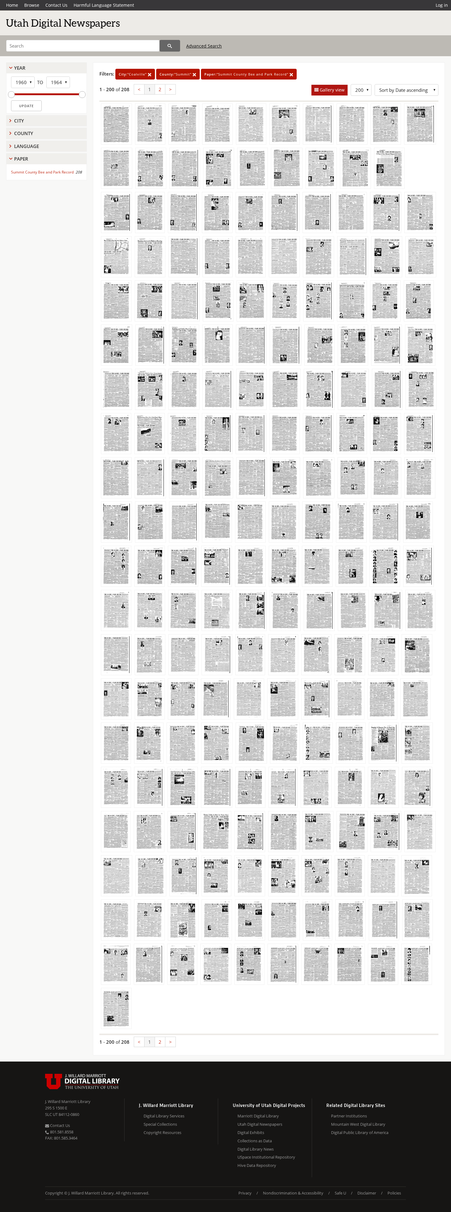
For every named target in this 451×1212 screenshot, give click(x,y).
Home (12, 5)
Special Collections (160, 1124)
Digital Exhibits (250, 1132)
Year (19, 68)
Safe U (340, 1193)
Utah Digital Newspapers (259, 1124)
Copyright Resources (162, 1132)
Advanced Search (204, 46)
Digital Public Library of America (359, 1132)
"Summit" (176, 74)
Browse (31, 5)
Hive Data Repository (256, 1165)
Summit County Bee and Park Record (42, 172)
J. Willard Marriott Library (68, 1101)
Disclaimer (366, 1193)
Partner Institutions (349, 1116)
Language (26, 146)
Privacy (245, 1193)
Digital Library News (255, 1149)
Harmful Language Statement (104, 5)
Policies (394, 1193)
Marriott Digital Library (258, 1116)
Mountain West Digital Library (358, 1124)
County (23, 133)
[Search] (170, 46)
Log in (442, 5)
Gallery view (331, 90)
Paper (21, 159)
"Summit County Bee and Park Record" (247, 74)
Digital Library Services (164, 1116)
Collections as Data (254, 1141)
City (19, 121)
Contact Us (56, 5)
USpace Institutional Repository (266, 1157)
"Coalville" (133, 74)
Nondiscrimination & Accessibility (293, 1193)
